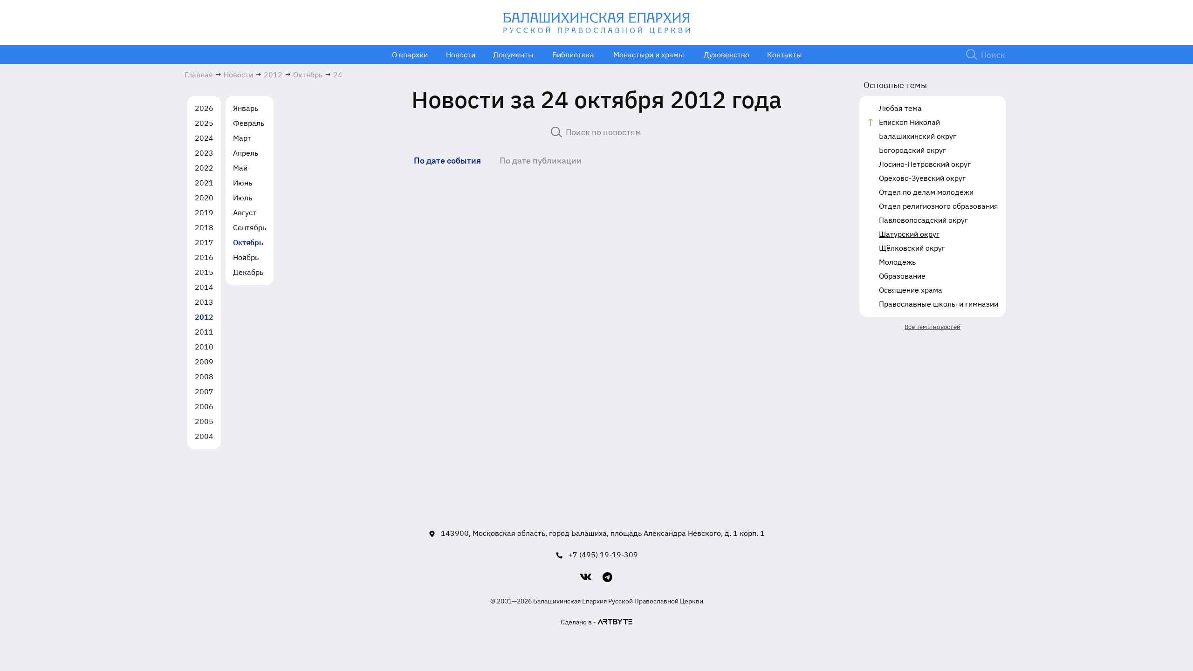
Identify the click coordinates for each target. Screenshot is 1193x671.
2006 (204, 406)
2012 (204, 317)
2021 (204, 182)
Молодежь (897, 262)
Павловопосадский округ (923, 220)
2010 (204, 346)
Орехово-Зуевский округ (922, 178)
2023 (204, 152)
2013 (204, 302)
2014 (204, 287)
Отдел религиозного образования (938, 206)
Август (244, 212)
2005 (204, 421)
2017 (204, 242)
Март (242, 138)
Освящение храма (910, 289)
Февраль (248, 123)
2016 (204, 257)
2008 (204, 376)
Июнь (242, 182)
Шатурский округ (909, 234)
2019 (204, 212)
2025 (204, 123)
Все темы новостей (932, 327)
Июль (242, 197)
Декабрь (248, 272)
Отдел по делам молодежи (926, 192)
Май (240, 167)
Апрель (245, 152)
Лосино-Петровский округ (925, 164)
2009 (204, 361)
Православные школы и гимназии (938, 303)
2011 (204, 331)
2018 (204, 227)
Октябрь (248, 242)
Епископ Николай (909, 122)
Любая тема (900, 108)
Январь (245, 108)
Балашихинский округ (917, 136)
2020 (204, 197)
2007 (204, 391)
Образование (902, 276)
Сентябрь (249, 227)
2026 (204, 108)
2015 (204, 272)
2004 (204, 436)
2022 (204, 167)
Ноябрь (246, 257)
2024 (204, 138)
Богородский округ (912, 150)
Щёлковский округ (912, 248)
